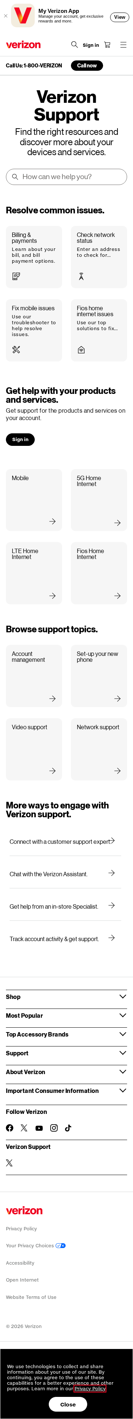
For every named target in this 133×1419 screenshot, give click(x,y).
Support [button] (17, 1052)
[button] (34, 257)
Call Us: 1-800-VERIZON (34, 65)
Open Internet (22, 1280)
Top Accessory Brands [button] (37, 1034)
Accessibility (20, 1263)
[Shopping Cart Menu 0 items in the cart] (107, 44)
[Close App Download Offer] (5, 16)
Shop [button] (13, 996)
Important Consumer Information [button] (52, 1090)
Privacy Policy (21, 1228)
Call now (87, 65)
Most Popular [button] (24, 1015)
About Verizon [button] (25, 1071)
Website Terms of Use (31, 1297)
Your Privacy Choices (30, 1245)
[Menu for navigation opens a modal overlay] (123, 44)
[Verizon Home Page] (23, 44)
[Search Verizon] (74, 44)
